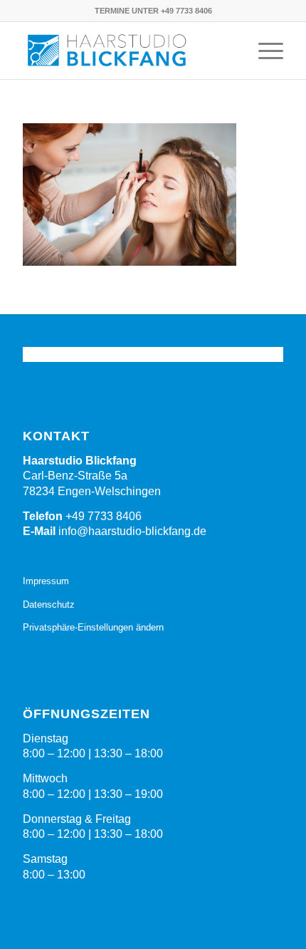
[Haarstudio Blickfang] (127, 50)
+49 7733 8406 (103, 516)
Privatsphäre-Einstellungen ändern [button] (93, 627)
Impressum (46, 581)
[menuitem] (263, 50)
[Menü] (263, 50)
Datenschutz (49, 604)
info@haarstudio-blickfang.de (132, 531)
